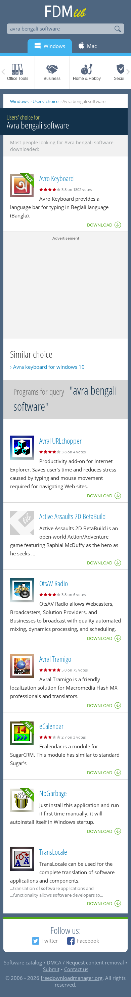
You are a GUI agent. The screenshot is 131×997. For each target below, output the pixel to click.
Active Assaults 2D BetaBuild (72, 516)
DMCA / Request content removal (85, 962)
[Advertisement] (65, 288)
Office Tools (17, 78)
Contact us (76, 969)
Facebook (88, 940)
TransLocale (53, 852)
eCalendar (51, 726)
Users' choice (45, 101)
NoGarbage (53, 793)
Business (52, 78)
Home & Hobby (87, 78)
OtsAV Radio (53, 583)
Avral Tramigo (55, 659)
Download (99, 225)
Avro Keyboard (56, 178)
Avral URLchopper (60, 441)
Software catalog (23, 962)
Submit (51, 969)
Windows (19, 101)
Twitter (50, 940)
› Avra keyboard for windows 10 (47, 366)
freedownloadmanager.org (71, 978)
